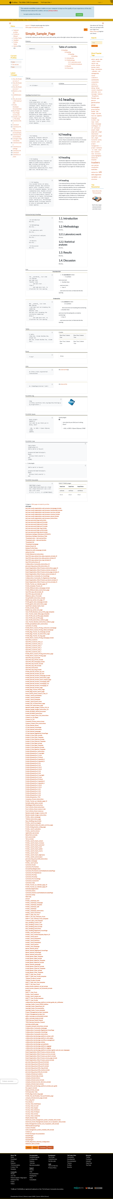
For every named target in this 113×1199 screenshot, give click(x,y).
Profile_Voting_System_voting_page (35, 827)
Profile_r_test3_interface (32, 940)
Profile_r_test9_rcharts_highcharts (35, 855)
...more (14, 156)
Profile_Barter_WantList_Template (35, 960)
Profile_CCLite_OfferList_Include (34, 739)
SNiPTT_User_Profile (31, 1000)
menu (92, 124)
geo (98, 98)
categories (95, 73)
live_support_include (31, 1088)
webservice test (29, 552)
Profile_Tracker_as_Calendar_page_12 (36, 801)
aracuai (27, 898)
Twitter (88, 1157)
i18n (97, 111)
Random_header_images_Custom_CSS (36, 813)
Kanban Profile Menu (31, 548)
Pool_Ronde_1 (29, 1102)
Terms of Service (53, 1165)
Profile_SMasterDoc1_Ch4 (33, 795)
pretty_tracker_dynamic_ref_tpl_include (36, 986)
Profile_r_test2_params (32, 944)
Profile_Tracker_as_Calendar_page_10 (36, 884)
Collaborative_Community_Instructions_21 (37, 564)
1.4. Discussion (69, 68)
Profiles (69, 1165)
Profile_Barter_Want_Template (34, 956)
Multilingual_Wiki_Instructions (34, 805)
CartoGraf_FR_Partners (32, 867)
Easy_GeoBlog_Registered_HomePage (36, 930)
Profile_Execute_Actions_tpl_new (34, 673)
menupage (98, 124)
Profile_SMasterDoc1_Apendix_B (35, 781)
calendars (94, 71)
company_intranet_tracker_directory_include (38, 1082)
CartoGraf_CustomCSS (32, 880)
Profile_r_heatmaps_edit (32, 906)
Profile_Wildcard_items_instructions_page (37, 590)
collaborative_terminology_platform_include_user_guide (41, 1086)
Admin (15, 46)
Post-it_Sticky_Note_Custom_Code (35, 809)
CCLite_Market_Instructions (33, 729)
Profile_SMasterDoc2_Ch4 (33, 773)
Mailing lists (33, 1175)
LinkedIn (88, 1161)
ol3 (100, 126)
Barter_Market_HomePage (33, 952)
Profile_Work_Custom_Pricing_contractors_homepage (40, 628)
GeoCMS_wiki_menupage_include (35, 661)
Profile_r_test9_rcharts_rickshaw (34, 843)
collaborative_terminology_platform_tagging (38, 1048)
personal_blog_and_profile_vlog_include (36, 1068)
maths (97, 122)
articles (98, 65)
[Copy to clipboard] (52, 46)
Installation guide (34, 1157)
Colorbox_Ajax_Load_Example (34, 920)
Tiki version (15, 64)
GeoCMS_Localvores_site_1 (33, 651)
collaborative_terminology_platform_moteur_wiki (39, 1036)
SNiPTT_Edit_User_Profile (33, 974)
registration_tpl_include (32, 833)
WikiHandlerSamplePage (32, 1125)
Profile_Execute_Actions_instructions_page (37, 677)
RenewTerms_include (31, 835)
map (98, 120)
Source (35, 1147)
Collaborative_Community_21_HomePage (37, 576)
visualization (94, 167)
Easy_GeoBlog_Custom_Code (33, 924)
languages (94, 118)
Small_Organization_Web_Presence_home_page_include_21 (42, 572)
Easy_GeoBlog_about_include (33, 926)
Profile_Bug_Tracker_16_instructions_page (37, 633)
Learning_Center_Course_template (35, 1010)
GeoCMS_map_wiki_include (33, 665)
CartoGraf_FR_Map (31, 874)
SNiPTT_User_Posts (31, 992)
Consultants (33, 1179)
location (93, 120)
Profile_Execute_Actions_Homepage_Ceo (37, 683)
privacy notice (53, 10)
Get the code (52, 1161)
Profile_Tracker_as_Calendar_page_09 (36, 886)
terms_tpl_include (30, 837)
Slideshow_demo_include (32, 1143)
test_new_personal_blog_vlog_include (36, 528)
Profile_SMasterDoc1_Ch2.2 (33, 785)
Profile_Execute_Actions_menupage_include (37, 675)
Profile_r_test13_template (32, 699)
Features (13, 1163)
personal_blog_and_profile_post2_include (37, 1064)
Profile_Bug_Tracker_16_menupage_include (37, 631)
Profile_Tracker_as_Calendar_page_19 (36, 584)
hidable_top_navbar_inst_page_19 (35, 600)
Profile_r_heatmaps (30, 908)
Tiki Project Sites (71, 1155)
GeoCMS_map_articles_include (34, 659)
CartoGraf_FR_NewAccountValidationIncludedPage (40, 871)
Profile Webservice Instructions (34, 554)
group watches (95, 109)
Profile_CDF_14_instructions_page (35, 703)
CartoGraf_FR (17, 150)
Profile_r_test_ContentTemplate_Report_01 (37, 934)
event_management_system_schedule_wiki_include (39, 1129)
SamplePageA (29, 1139)
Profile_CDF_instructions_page (34, 705)
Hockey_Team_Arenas (31, 1114)
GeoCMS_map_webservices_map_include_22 (38, 560)
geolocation (95, 102)
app (97, 63)
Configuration (33, 1159)
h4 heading (74, 56)
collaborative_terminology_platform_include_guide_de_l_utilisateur (44, 1002)
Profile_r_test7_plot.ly (31, 863)
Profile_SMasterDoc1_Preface (34, 757)
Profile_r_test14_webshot (32, 697)
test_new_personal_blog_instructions (35, 520)
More (49, 1147)
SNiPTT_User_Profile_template (34, 998)
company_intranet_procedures (34, 1074)
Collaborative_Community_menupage (36, 1028)
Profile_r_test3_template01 (33, 938)
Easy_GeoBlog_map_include (33, 821)
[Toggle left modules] (10, 23)
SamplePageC (29, 1135)
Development (51, 1155)
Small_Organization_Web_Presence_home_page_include (41, 1058)
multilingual (94, 126)
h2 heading (68, 52)
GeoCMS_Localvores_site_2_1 (34, 643)
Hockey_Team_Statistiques (33, 1104)
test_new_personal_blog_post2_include (36, 524)
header (93, 111)
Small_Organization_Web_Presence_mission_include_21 (41, 570)
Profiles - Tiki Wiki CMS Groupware (24, 2)
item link (98, 113)
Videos (13, 1183)
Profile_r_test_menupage (32, 946)
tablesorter (94, 157)
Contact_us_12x (29, 719)
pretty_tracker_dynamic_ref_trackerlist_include (38, 988)
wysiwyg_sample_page (31, 1024)
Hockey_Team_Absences (32, 1110)
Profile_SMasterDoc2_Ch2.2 (33, 769)
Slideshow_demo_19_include (33, 596)
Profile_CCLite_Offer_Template (34, 737)
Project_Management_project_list (35, 1014)
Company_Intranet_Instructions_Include (36, 1026)
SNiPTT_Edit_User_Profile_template (35, 976)
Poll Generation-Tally (31, 1092)
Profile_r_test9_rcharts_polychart (34, 845)
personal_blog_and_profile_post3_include (37, 1062)
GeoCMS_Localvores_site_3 (33, 647)
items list (93, 115)
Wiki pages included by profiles (34, 27)
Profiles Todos (17, 38)
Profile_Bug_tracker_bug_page (34, 1094)
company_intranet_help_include (34, 1076)
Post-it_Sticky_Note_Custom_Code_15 (36, 693)
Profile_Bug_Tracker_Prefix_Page (35, 689)
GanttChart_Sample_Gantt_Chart (34, 606)
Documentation (34, 1155)
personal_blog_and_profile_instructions (36, 859)
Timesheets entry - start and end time (35, 538)
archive (93, 65)
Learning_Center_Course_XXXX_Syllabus (36, 1004)
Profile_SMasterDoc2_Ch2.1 (33, 767)
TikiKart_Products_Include (33, 978)
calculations (98, 69)
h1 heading (64, 50)
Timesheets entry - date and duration (35, 540)
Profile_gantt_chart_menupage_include (36, 602)
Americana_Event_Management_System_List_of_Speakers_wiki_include (45, 1121)
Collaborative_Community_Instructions (36, 1034)
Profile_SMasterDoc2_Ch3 (33, 771)
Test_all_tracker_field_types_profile (17, 101)
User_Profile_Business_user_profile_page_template (39, 612)
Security (69, 1167)
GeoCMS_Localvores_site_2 (33, 649)
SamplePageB (29, 1137)
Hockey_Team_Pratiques (32, 1112)
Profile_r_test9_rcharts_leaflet (34, 849)
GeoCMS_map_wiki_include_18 (34, 592)
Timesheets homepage (31, 544)
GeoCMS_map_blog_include (33, 669)
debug (93, 88)
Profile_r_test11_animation (33, 829)
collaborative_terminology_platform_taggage (38, 1046)
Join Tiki (13, 1175)
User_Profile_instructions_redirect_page (36, 620)
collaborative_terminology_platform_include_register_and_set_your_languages (47, 1050)
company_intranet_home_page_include (36, 1098)
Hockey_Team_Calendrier (32, 1116)
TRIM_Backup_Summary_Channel (35, 1022)
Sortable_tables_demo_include (34, 803)
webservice (94, 172)
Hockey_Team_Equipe (31, 1108)
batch (98, 67)
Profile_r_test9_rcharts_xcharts (34, 841)
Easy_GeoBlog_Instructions (33, 928)
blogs (93, 69)
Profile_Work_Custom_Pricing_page (35, 655)
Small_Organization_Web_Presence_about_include (39, 1060)
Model (12, 1173)
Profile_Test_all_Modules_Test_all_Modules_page (39, 1096)
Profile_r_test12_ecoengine (33, 823)
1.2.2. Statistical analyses (75, 64)
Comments (43, 1147)
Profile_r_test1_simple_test (33, 996)
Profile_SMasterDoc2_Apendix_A (35, 759)
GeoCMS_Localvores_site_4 (33, 645)
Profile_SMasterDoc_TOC (32, 797)
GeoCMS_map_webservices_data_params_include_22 (40, 558)
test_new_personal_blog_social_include (36, 530)
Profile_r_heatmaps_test (32, 900)
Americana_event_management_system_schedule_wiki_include (43, 1119)
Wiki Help (28, 896)
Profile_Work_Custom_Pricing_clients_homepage (39, 629)
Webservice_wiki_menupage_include (35, 550)
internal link (64, 384)
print (98, 141)
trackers (95, 162)
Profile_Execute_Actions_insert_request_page (38, 679)
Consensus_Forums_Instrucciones (34, 721)
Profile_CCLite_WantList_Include (34, 747)
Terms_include (29, 839)
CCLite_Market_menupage (33, 731)
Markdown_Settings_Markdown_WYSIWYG (38, 534)
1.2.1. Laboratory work (74, 62)
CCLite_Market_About (31, 725)
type (13, 67)
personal (27, 990)
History (29, 1147)
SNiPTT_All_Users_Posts (32, 984)
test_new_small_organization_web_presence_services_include (42, 512)
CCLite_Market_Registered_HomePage (36, 733)
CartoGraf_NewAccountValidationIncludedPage (39, 892)
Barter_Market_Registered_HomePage (36, 950)
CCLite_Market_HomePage (33, 727)
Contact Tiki (14, 1167)
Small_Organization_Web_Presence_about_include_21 (40, 574)
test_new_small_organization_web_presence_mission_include (42, 514)
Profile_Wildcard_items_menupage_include (37, 588)
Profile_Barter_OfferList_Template (35, 968)
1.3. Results (68, 66)
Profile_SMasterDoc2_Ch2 (33, 765)
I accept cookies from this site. (32, 14)
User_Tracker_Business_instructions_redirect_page (39, 622)
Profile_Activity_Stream (32, 608)
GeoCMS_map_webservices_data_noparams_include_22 (41, 556)
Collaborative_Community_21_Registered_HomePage (40, 578)
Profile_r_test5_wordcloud (32, 912)
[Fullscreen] (112, 1)
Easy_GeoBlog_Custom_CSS (33, 922)
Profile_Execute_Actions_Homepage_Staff (37, 681)
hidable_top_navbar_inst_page (34, 610)
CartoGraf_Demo (30, 890)
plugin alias (94, 132)
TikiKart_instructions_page (33, 819)
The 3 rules (51, 1157)
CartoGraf (16, 124)
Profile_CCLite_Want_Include (33, 743)
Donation (13, 1169)
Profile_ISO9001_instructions (33, 713)
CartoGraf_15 (17, 154)
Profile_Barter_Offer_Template (34, 972)
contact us (94, 84)
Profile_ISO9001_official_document (35, 711)
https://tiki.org (94, 31)
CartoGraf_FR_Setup (31, 876)
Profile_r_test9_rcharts (31, 853)
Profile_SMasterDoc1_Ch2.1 (33, 787)
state (13, 62)
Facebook (89, 1159)
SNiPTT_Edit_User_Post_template (35, 982)
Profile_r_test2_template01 (33, 942)
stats (92, 153)
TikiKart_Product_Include (32, 980)
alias (101, 59)
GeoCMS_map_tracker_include (34, 663)
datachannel (94, 86)
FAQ (25, 19)
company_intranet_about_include (34, 1080)
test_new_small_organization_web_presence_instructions (41, 518)
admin (93, 59)
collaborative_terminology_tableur (35, 1042)
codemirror (94, 77)
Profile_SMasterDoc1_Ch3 (33, 793)
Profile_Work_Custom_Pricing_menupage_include (39, 637)
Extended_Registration (31, 888)
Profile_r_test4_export (31, 936)
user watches (95, 165)
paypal (93, 130)
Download (14, 1159)
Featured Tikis (15, 1179)
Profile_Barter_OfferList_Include (34, 966)
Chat (31, 1171)
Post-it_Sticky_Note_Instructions (34, 807)
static (95, 149)
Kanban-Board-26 (30, 546)
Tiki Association (15, 1165)
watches (94, 169)
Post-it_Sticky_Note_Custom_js (34, 811)
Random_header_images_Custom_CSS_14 (37, 707)
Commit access (52, 1159)
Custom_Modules (30, 1127)
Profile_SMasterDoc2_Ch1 (33, 763)
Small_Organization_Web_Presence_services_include (40, 1054)
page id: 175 (28, 25)
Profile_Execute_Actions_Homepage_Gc (36, 685)
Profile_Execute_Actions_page (34, 687)
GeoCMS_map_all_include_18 (33, 594)
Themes (69, 1163)
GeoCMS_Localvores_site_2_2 (34, 641)
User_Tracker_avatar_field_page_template (37, 614)
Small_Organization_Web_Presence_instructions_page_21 (41, 568)
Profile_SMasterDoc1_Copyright (34, 753)
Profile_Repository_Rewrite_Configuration (37, 1141)
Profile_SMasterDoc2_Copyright (34, 775)
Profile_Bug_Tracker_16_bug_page (35, 635)
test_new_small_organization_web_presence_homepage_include (43, 508)
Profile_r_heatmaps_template (33, 904)
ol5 (92, 128)
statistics (97, 151)
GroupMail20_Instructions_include (35, 598)
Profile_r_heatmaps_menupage (34, 902)
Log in (100, 2)
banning (93, 67)
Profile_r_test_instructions (32, 932)
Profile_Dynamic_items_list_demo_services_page (39, 825)
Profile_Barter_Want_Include (33, 958)
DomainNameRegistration (32, 869)
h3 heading (71, 54)
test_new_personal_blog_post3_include (36, 522)
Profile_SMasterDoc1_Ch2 (33, 791)
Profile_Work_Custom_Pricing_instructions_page (39, 653)
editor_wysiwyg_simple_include (34, 1018)
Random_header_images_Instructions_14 (36, 709)
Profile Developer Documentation (35, 1133)
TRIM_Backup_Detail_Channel (34, 1020)
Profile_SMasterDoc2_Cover (33, 777)
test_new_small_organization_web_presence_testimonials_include (43, 510)
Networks (88, 1155)
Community (14, 1172)
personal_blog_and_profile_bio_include (36, 1072)
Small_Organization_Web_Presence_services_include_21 (41, 582)
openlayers (97, 128)
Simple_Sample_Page (40, 34)
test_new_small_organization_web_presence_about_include (42, 516)
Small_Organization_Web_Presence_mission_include (40, 1052)
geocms (93, 100)
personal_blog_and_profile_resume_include (37, 1070)
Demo (12, 1161)
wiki (100, 172)
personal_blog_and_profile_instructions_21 (37, 566)
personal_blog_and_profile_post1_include (37, 1066)
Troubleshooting (32, 19)
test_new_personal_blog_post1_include (36, 526)
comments (95, 80)
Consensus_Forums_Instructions (34, 799)
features (100, 94)
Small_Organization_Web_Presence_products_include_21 (41, 580)
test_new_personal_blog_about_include (36, 532)
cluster (93, 75)
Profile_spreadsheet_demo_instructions (36, 624)
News (12, 1157)
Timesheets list (29, 542)
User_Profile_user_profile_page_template (37, 616)
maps (92, 122)
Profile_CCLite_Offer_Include (33, 735)
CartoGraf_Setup (30, 894)
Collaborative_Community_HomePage (36, 1032)
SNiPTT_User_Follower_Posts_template (36, 918)
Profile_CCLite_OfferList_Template (35, 741)
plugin (97, 130)
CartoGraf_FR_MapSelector (33, 873)
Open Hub (89, 1163)
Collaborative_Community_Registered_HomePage (39, 1030)
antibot (94, 61)
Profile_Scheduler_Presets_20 (33, 586)
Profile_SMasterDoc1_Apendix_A (35, 783)
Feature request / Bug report (19, 1177)
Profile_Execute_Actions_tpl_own (34, 671)
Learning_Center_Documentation (34, 1008)
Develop (21, 19)
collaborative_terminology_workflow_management (39, 1040)
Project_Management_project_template (36, 1012)
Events (12, 1181)
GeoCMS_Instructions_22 (32, 562)
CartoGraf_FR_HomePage (32, 878)
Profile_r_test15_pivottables (33, 695)
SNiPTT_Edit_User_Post (32, 914)
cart (99, 71)
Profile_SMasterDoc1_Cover (33, 755)
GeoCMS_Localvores (31, 639)
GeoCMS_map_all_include (32, 657)
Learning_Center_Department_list (34, 1006)
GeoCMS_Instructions (31, 667)
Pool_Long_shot (29, 1100)
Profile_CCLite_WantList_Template (35, 749)
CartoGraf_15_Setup (31, 626)
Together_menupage (31, 861)
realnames (99, 147)
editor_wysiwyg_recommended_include (36, 1016)
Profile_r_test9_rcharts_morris (34, 851)
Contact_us (28, 1131)
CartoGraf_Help (30, 882)
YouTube (88, 1165)
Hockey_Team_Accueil (31, 1106)
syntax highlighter (96, 155)
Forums (32, 1169)
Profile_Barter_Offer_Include (33, 970)
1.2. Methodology (70, 60)
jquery (99, 116)
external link (64, 369)
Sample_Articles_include (32, 1090)
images (93, 113)
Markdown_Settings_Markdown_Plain (36, 536)
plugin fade (94, 136)
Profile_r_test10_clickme (32, 831)
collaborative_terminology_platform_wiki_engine (39, 1038)
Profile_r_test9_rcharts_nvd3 (33, 847)
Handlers (16, 40)
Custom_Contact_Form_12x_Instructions (36, 715)
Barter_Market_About (31, 948)
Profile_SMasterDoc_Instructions (34, 751)
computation (95, 82)
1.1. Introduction (69, 58)
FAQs (31, 1177)
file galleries (95, 96)
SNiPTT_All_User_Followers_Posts (35, 916)
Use (11, 19)
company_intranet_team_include (34, 1084)
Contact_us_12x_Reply (31, 717)
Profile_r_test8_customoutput (33, 857)
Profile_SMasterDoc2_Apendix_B (35, 761)
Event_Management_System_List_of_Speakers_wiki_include (42, 1123)
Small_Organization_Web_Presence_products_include (40, 1056)
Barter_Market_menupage (32, 964)
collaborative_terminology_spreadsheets (37, 1044)
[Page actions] (86, 29)
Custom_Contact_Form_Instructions (35, 723)
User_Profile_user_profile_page (34, 618)
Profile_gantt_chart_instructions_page (36, 604)
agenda (97, 59)
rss (92, 149)
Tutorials (32, 1163)
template (93, 159)
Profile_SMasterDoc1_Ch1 (33, 789)
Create (15, 19)
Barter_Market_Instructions (33, 954)
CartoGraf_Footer (30, 865)
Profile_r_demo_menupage (32, 817)
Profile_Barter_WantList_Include (34, 962)
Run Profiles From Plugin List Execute (16, 113)
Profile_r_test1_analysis (32, 994)
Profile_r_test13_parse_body (33, 701)
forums (93, 98)
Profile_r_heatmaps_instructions (34, 910)
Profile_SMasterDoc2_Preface (34, 779)
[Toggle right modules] (103, 23)
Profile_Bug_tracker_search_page (34, 691)
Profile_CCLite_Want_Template (34, 745)
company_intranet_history (32, 1078)
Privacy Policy (52, 1167)
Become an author (35, 1165)
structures (98, 153)
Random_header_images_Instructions (35, 815)
